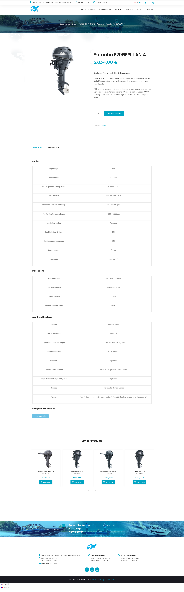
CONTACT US (149, 9)
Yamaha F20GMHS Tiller (45, 471)
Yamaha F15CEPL (77, 471)
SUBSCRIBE (105, 529)
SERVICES (128, 9)
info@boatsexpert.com (49, 564)
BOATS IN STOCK (105, 9)
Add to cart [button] (47, 482)
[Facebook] (87, 569)
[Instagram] (92, 569)
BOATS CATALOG (87, 9)
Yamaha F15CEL (139, 471)
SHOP (117, 9)
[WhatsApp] (97, 569)
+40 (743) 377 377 (83, 2)
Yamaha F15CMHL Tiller (108, 471)
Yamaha (103, 125)
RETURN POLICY (110, 580)
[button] (140, 2)
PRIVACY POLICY (97, 580)
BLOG (139, 9)
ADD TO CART (116, 114)
